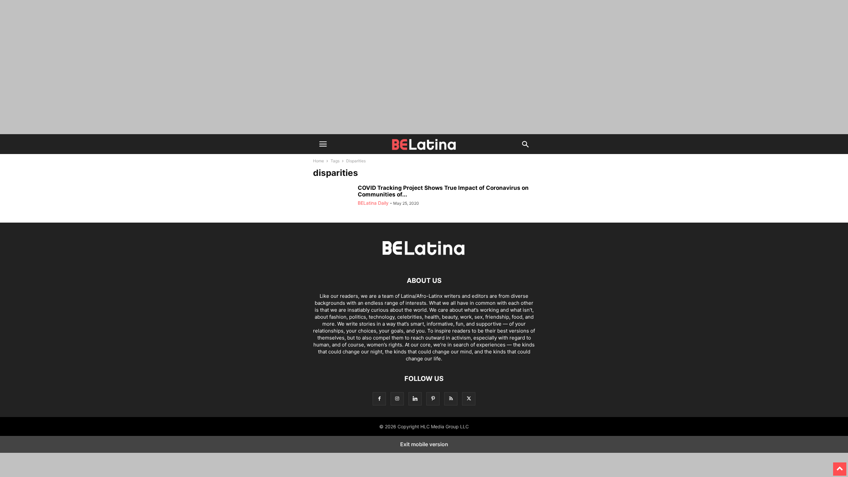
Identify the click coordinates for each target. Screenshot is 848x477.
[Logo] (424, 260)
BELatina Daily (373, 203)
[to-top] (839, 466)
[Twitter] (468, 399)
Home (318, 160)
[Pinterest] (433, 399)
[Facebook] (379, 399)
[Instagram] (397, 399)
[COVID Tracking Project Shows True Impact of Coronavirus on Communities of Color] (333, 199)
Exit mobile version (424, 444)
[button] (323, 144)
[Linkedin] (415, 399)
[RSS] (450, 399)
